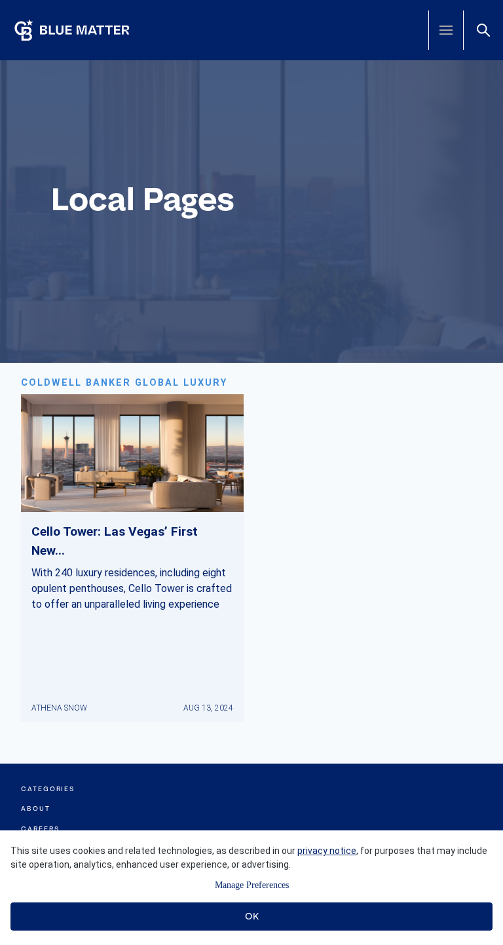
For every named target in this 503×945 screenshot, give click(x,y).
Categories (48, 789)
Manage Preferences (252, 885)
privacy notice (326, 850)
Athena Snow (59, 708)
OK (252, 916)
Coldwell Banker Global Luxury (124, 382)
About (35, 808)
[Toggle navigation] (446, 30)
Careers (40, 829)
